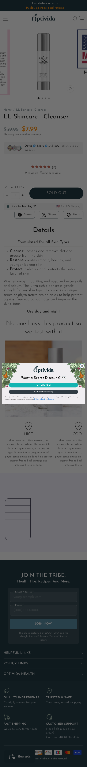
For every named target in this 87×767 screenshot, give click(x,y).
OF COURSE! (43, 385)
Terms (51, 399)
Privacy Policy (40, 399)
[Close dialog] (82, 366)
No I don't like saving (43, 392)
